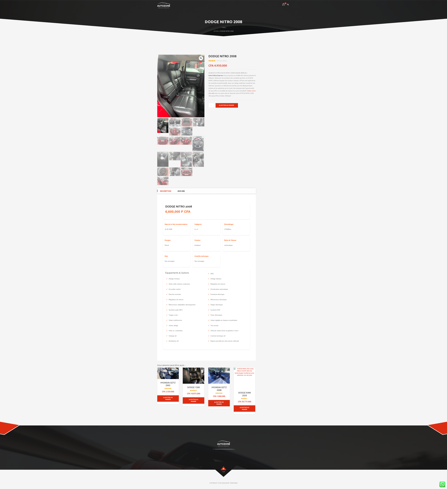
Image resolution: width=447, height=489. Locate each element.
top (223, 471)
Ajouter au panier (226, 105)
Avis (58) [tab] (181, 191)
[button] (201, 58)
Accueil (216, 31)
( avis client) (222, 60)
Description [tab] (165, 191)
